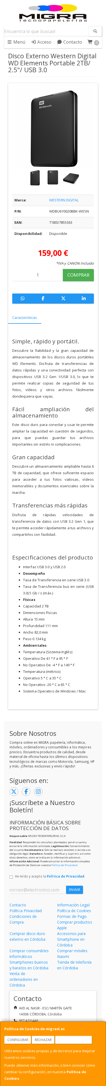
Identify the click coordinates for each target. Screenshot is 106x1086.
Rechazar (43, 1039)
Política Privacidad (26, 910)
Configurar (17, 1039)
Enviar (74, 889)
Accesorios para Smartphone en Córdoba (71, 939)
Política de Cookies (74, 910)
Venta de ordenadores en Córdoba (24, 979)
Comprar (78, 275)
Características (24, 317)
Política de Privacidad (64, 865)
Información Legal (73, 904)
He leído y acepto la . (50, 876)
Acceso (43, 42)
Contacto (72, 42)
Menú (19, 42)
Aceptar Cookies (73, 1039)
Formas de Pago (72, 916)
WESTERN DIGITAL (64, 200)
